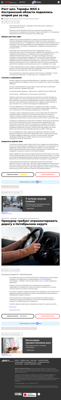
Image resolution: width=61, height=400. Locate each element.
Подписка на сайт (24, 360)
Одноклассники (14, 310)
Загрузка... (4, 212)
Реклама (17, 360)
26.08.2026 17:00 (5, 218)
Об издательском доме (43, 362)
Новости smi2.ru (6, 213)
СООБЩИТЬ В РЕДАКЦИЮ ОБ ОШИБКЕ (32, 364)
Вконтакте (12, 307)
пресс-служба (43, 281)
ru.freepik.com (4, 266)
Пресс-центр (34, 360)
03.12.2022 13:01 (5, 6)
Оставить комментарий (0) (47, 174)
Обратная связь (19, 364)
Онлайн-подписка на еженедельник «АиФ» (25, 362)
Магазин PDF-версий (43, 360)
